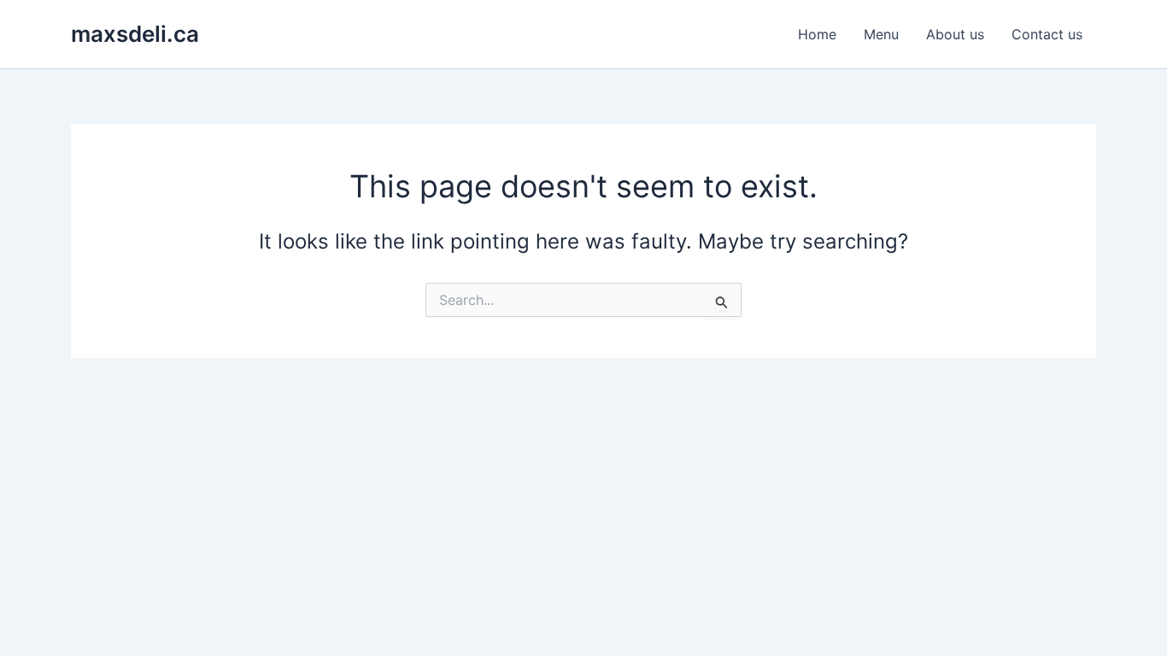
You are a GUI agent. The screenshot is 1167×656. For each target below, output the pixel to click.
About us (955, 34)
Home (817, 34)
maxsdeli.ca (135, 33)
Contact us (1047, 34)
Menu (881, 34)
